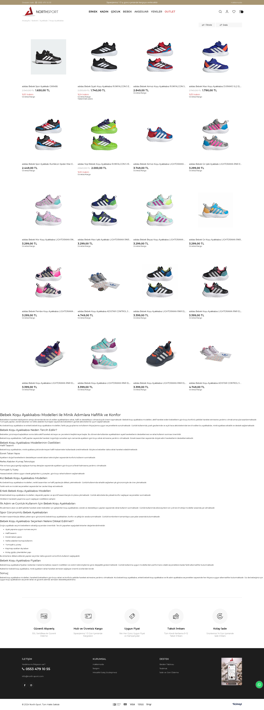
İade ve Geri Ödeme (169, 672)
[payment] (132, 704)
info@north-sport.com (33, 676)
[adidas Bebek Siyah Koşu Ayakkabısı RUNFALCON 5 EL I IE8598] (104, 56)
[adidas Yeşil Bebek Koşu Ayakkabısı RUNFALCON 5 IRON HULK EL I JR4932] (104, 134)
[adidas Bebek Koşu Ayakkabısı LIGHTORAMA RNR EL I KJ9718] (215, 281)
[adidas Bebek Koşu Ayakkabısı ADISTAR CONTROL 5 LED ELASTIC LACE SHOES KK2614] (104, 281)
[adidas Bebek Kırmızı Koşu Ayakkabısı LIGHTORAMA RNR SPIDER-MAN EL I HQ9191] (159, 134)
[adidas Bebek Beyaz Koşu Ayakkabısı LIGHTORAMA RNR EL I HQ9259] (159, 210)
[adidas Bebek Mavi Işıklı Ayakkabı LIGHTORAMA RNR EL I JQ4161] (104, 210)
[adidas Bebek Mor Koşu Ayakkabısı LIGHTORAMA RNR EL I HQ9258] (48, 210)
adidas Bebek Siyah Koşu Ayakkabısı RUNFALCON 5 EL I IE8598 (104, 86)
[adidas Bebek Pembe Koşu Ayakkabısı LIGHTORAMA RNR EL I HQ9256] (48, 281)
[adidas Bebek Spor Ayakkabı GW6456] (48, 56)
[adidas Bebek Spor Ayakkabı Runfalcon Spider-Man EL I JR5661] (48, 134)
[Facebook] (24, 685)
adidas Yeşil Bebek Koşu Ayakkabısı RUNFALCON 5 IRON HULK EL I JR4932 (104, 164)
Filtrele (209, 25)
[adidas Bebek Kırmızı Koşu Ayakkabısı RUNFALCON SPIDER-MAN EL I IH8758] (159, 56)
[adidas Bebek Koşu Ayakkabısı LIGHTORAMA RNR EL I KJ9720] (104, 353)
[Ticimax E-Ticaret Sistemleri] (237, 705)
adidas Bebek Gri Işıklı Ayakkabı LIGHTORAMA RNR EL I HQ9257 (215, 164)
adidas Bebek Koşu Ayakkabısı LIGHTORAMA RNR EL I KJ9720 (104, 383)
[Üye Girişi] (227, 11)
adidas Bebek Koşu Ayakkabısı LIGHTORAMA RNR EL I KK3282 (159, 383)
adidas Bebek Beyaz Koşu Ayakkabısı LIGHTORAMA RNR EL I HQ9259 (159, 239)
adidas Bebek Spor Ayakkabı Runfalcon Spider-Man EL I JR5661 (48, 164)
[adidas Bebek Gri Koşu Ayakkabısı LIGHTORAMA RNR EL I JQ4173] (215, 210)
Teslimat (163, 668)
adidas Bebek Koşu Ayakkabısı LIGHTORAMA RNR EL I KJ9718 (215, 311)
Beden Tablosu (167, 664)
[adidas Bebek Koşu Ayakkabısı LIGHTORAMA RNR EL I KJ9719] (48, 353)
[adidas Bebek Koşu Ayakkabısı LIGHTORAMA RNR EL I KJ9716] (159, 281)
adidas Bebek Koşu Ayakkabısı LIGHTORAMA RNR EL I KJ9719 (48, 383)
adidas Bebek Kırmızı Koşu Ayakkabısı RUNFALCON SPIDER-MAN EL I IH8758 (159, 86)
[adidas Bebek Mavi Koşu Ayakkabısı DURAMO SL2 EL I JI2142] (215, 56)
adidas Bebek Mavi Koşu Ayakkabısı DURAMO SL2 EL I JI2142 (215, 86)
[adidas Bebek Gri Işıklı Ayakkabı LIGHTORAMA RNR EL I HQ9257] (215, 134)
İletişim (96, 668)
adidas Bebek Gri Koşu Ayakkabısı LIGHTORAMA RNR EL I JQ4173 (215, 239)
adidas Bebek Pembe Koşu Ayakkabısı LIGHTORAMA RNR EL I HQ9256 (48, 311)
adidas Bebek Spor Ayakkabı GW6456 (40, 86)
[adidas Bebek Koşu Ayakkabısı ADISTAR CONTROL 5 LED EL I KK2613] (215, 353)
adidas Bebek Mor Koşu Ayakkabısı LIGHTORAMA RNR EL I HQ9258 (48, 239)
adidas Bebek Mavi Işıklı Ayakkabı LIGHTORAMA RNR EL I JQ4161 (104, 239)
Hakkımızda (236, 2)
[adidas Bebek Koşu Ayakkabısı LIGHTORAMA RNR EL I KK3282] (159, 353)
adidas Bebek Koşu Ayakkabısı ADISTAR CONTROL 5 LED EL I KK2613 (215, 383)
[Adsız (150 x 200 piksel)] (231, 671)
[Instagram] (31, 685)
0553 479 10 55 (44, 2)
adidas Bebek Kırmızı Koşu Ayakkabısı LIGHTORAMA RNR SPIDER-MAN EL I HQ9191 (159, 164)
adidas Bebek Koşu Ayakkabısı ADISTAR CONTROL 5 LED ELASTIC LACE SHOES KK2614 (104, 311)
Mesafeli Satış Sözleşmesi (105, 672)
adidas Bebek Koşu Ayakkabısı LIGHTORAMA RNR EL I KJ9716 (159, 311)
